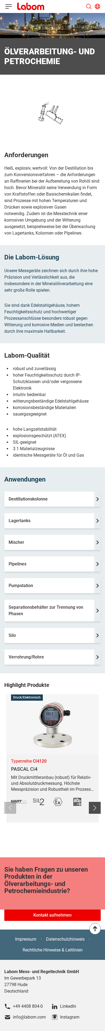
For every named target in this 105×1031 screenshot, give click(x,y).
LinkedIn (68, 1006)
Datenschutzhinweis (65, 939)
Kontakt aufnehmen (52, 915)
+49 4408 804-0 (28, 1006)
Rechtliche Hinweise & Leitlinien (53, 950)
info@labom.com (29, 1017)
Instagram (69, 1017)
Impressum (25, 939)
